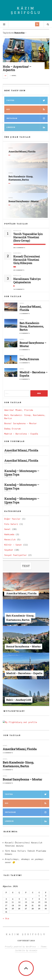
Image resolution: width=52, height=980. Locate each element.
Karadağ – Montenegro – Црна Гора (21, 472)
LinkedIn (9, 821)
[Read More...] (5, 75)
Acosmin (33, 950)
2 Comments (25, 313)
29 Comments (18, 270)
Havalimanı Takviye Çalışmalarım (27, 280)
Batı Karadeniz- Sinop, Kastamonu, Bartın (20, 178)
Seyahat (8, 550)
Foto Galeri (11, 524)
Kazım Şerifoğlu (26, 934)
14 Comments (18, 289)
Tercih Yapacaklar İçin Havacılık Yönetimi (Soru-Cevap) (28, 237)
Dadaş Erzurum (29, 359)
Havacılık (17, 230)
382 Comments (19, 247)
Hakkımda (17, 253)
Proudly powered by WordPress (20, 947)
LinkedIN (10, 127)
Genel (14, 75)
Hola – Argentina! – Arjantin (17, 68)
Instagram (11, 118)
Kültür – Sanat (13, 545)
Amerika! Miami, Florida (21, 151)
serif (10, 453)
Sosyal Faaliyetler (15, 555)
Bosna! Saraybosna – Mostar (23, 201)
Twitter (10, 100)
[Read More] (9, 155)
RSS (8, 109)
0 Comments (25, 333)
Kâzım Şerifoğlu (26, 10)
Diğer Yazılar (12, 519)
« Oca (6, 918)
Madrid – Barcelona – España (33, 374)
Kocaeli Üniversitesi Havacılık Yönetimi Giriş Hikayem (26, 260)
